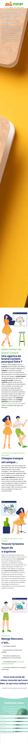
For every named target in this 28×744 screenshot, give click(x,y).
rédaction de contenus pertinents (11, 403)
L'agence (19, 7)
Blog (22, 7)
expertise (11, 7)
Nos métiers (6, 7)
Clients (15, 7)
